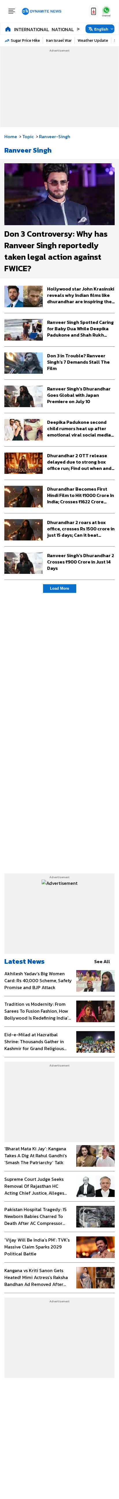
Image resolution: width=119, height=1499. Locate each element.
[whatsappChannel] (106, 11)
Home (10, 136)
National (63, 29)
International (31, 29)
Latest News (24, 961)
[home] (8, 28)
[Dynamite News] (41, 11)
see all (102, 961)
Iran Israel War (59, 40)
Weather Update (93, 40)
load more (59, 588)
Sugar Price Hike (25, 40)
